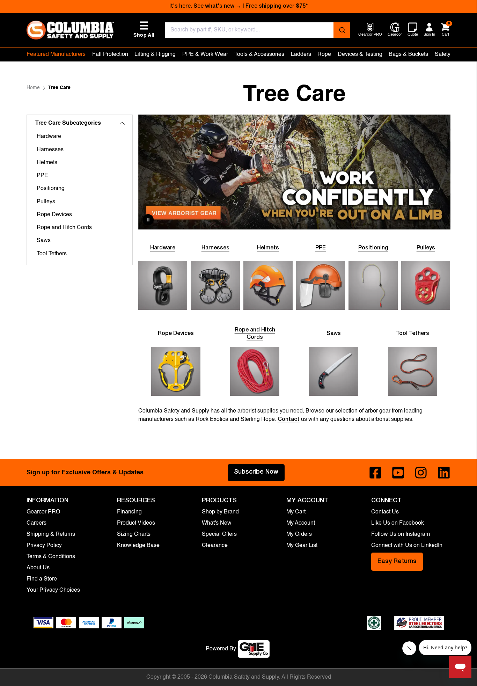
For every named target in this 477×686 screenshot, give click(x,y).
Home (33, 87)
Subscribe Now (256, 472)
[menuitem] (370, 35)
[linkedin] (443, 472)
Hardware (49, 136)
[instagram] (420, 472)
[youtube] (398, 472)
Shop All (143, 29)
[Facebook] (375, 472)
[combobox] (257, 30)
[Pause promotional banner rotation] (148, 219)
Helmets (47, 163)
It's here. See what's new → (205, 6)
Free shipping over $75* (276, 6)
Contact (289, 420)
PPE (42, 175)
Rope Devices (54, 215)
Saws (44, 240)
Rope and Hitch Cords (64, 228)
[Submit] (341, 30)
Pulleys (46, 202)
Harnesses (50, 150)
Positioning (51, 188)
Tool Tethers (52, 254)
